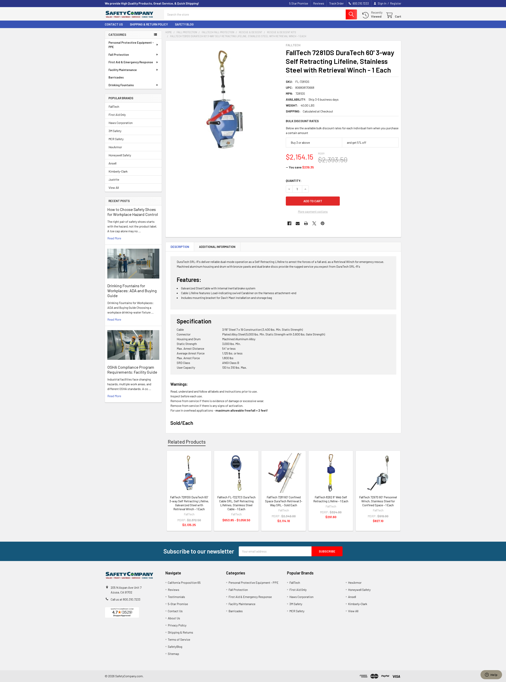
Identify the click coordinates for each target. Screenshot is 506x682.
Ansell (112, 163)
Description (180, 246)
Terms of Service (179, 639)
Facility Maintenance (123, 70)
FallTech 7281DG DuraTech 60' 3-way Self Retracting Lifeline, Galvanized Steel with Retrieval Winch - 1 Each (189, 503)
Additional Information (217, 246)
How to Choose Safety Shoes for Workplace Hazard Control (132, 212)
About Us (174, 618)
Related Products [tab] (187, 442)
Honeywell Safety (120, 155)
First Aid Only (117, 114)
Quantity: (293, 180)
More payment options (313, 211)
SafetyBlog (175, 646)
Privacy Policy (177, 625)
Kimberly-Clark (118, 171)
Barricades (116, 77)
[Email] (297, 223)
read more (114, 238)
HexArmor (115, 147)
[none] (224, 99)
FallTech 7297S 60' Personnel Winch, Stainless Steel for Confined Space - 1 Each (378, 501)
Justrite (114, 179)
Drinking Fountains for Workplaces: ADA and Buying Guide (132, 290)
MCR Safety (116, 139)
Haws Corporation (121, 123)
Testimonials (176, 597)
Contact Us (114, 24)
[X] (314, 223)
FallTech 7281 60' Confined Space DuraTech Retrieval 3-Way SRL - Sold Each (283, 501)
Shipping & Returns (180, 632)
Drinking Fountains (121, 85)
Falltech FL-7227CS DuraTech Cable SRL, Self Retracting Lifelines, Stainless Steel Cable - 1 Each (236, 503)
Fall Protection (119, 54)
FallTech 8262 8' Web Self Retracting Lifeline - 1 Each (330, 499)
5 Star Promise (298, 3)
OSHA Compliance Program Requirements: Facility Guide (132, 369)
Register (395, 3)
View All (114, 187)
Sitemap (173, 654)
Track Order (336, 3)
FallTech (114, 106)
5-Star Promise (178, 604)
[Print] (306, 223)
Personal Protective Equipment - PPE (131, 45)
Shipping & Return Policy (149, 24)
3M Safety (115, 131)
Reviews (318, 3)
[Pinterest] (322, 223)
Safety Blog (184, 24)
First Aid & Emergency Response (131, 62)
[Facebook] (289, 223)
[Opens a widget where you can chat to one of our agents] (491, 675)
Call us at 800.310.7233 (125, 599)
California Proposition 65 (184, 582)
